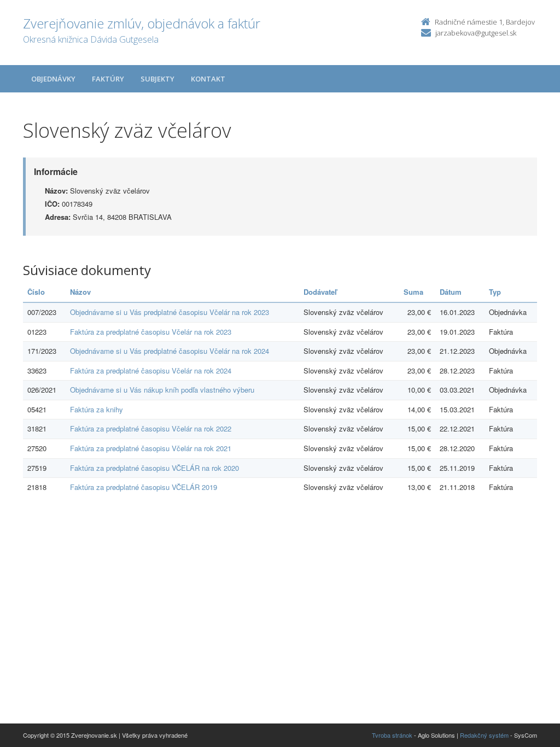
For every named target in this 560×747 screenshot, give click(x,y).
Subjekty (157, 79)
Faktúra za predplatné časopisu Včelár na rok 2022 (150, 428)
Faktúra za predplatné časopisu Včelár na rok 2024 (150, 370)
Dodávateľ (320, 292)
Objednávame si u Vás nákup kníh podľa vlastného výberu (162, 389)
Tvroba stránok (392, 735)
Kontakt (208, 79)
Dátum (451, 292)
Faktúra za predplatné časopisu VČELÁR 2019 (143, 487)
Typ (495, 292)
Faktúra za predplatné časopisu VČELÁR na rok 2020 (154, 468)
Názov (80, 292)
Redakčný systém (484, 735)
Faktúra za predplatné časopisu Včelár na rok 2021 (150, 448)
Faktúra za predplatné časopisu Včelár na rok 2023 (150, 331)
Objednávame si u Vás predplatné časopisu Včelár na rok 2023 (169, 312)
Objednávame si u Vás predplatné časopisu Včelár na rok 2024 (169, 351)
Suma (413, 292)
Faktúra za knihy (96, 409)
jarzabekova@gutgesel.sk (475, 33)
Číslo (36, 292)
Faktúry (108, 79)
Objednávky (53, 79)
